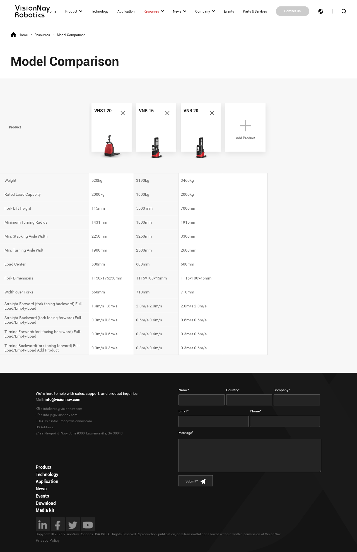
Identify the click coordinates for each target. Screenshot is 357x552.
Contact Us (292, 11)
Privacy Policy (48, 540)
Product (71, 11)
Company (202, 11)
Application (126, 11)
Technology (99, 11)
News (177, 11)
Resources (151, 11)
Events (229, 11)
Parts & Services (255, 11)
